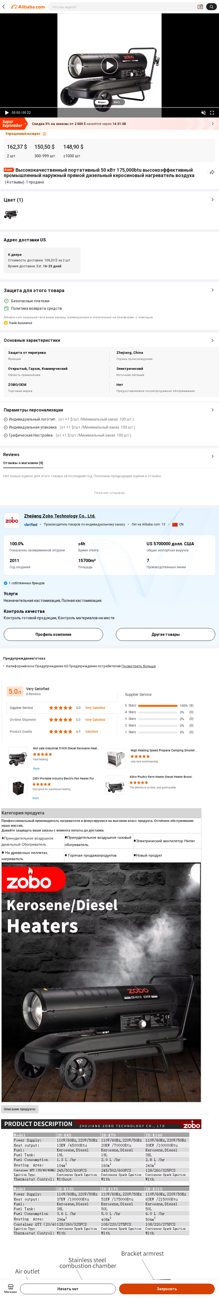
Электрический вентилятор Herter (165, 841)
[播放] (7, 112)
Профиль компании (53, 634)
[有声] (203, 112)
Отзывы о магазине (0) (23, 463)
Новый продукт (149, 855)
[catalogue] (101, 865)
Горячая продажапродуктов (92, 855)
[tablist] (109, 102)
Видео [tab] (101, 102)
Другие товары (165, 634)
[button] (26, 133)
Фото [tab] (117, 102)
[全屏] (212, 112)
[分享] (212, 172)
